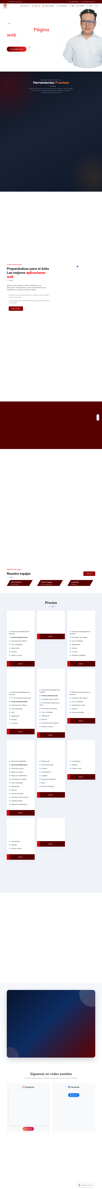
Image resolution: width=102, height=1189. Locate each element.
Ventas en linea (13, 911)
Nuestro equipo (49, 6)
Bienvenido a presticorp (16, 1)
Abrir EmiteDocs (14, 135)
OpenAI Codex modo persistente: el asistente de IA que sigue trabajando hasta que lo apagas (54, 1165)
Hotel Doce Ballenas (89, 419)
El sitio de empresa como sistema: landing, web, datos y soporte (49, 918)
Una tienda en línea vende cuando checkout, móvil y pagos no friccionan (20, 918)
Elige (20, 664)
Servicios (26, 6)
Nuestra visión (13, 371)
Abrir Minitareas (29, 178)
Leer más (28, 933)
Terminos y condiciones (65, 1184)
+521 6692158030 (73, 1)
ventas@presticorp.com (22, 1028)
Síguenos (29, 1128)
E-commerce (80, 212)
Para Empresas (22, 212)
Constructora (38, 419)
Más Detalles (15, 309)
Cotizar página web (16, 49)
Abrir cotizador (58, 178)
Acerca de (37, 6)
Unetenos (89, 574)
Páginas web (43, 911)
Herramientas (63, 6)
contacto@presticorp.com (88, 1)
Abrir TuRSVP (73, 135)
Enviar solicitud (68, 1049)
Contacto (81, 6)
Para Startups (61, 212)
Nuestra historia (14, 378)
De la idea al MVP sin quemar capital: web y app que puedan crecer (81, 918)
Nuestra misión (29, 371)
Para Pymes (42, 212)
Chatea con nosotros (86, 1185)
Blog (73, 6)
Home (33, 1156)
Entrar (91, 6)
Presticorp (12, 913)
